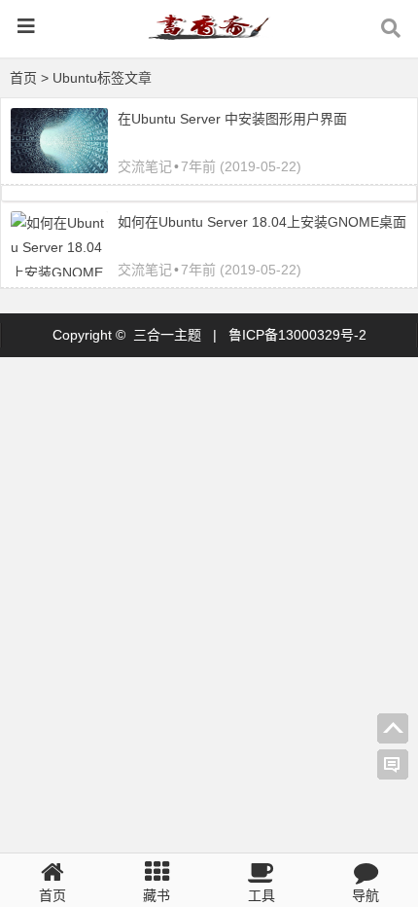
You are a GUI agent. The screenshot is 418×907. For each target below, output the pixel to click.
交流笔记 (145, 166)
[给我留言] (392, 764)
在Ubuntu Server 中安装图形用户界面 (232, 119)
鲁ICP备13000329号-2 (297, 335)
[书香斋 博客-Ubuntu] (209, 35)
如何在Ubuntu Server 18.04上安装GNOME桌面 (262, 222)
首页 (23, 78)
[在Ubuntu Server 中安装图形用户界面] (59, 168)
